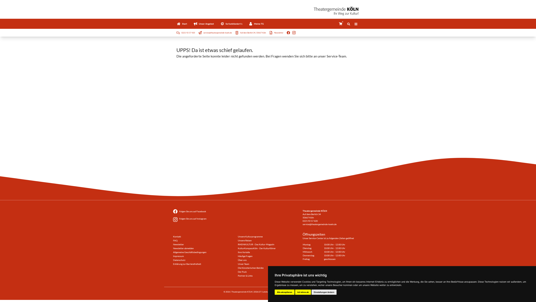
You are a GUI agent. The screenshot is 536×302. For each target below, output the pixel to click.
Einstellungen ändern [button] (324, 292)
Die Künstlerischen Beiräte (251, 267)
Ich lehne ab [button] (303, 292)
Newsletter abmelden (183, 248)
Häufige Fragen (245, 256)
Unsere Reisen (245, 240)
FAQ (175, 240)
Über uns (242, 260)
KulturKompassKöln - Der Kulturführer (257, 248)
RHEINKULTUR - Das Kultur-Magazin (256, 244)
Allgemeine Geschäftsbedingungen (189, 252)
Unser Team (243, 264)
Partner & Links (245, 275)
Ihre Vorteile (244, 252)
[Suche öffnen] (348, 24)
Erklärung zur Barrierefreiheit (187, 264)
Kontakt (177, 236)
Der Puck (242, 271)
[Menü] (356, 24)
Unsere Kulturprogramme (250, 236)
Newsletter (178, 244)
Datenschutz (179, 260)
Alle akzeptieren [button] (284, 292)
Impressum (178, 256)
